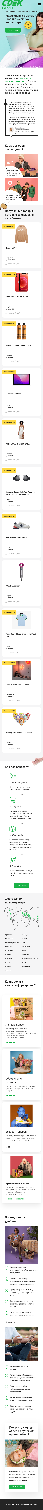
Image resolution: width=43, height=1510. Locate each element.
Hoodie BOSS (11, 248)
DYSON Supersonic (13, 586)
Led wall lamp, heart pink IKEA (18, 684)
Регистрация (13, 30)
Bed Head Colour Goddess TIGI (18, 345)
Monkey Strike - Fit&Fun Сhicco (19, 732)
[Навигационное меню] (39, 4)
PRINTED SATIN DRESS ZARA (18, 444)
